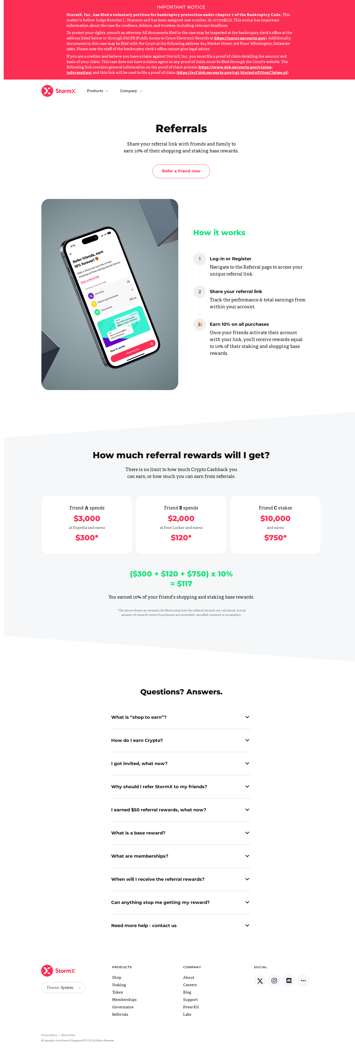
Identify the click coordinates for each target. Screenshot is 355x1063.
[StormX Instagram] (274, 980)
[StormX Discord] (288, 980)
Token (117, 992)
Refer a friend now (181, 171)
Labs (187, 1015)
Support (190, 1000)
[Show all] (303, 980)
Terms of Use (68, 1035)
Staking (119, 985)
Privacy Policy (49, 1035)
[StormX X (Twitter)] (260, 981)
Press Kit (191, 1007)
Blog (187, 992)
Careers (190, 985)
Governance (123, 1007)
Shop (116, 978)
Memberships (124, 1000)
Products (95, 91)
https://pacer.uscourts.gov (240, 38)
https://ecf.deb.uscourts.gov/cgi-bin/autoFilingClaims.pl (232, 73)
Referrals (120, 1015)
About (188, 978)
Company (128, 91)
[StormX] (59, 91)
